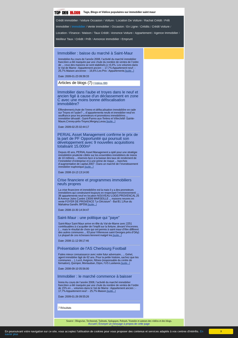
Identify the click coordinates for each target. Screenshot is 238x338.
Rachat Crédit (153, 20)
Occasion (118, 26)
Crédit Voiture (161, 26)
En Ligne (132, 26)
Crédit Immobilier (67, 20)
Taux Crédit (101, 33)
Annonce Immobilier (106, 39)
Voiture (109, 20)
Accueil (92, 323)
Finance (74, 33)
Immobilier (78, 26)
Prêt (88, 39)
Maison (86, 33)
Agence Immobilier (166, 33)
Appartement (143, 33)
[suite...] (129, 70)
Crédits (144, 26)
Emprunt (127, 39)
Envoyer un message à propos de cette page (124, 323)
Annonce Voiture (121, 33)
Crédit (79, 39)
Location (61, 33)
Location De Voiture (129, 20)
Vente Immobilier (98, 26)
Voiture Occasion (91, 20)
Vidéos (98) (101, 83)
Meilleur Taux (64, 39)
